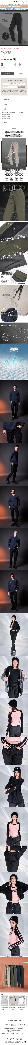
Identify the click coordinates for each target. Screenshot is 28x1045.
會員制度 (11, 1024)
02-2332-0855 (16, 1031)
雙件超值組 (24, 4)
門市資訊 (6, 1024)
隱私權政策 (14, 1025)
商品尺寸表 (6, 99)
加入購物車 (7, 73)
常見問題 (22, 1024)
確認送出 (21, 86)
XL (14, 64)
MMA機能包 (10, 4)
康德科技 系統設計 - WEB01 (14, 1044)
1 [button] (13, 45)
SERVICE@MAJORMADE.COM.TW (16, 1033)
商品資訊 (6, 109)
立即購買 (21, 73)
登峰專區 (3, 4)
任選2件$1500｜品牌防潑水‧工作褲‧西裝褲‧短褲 (11, 48)
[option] (14, 28)
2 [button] (15, 45)
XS (1, 64)
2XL (17, 64)
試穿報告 (6, 104)
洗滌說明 (6, 122)
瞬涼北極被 (17, 4)
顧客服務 (17, 1024)
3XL (20, 64)
